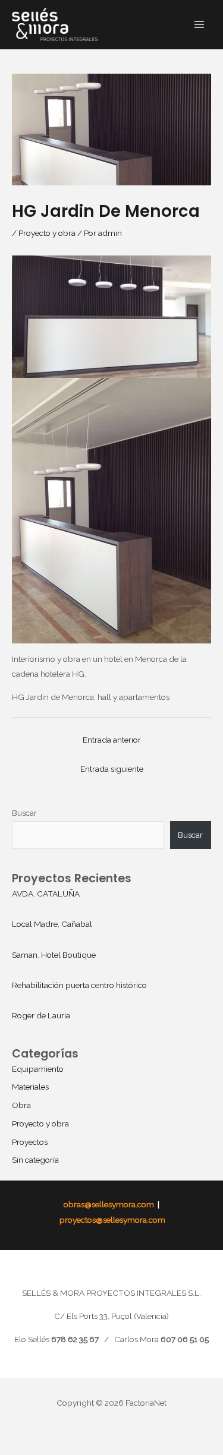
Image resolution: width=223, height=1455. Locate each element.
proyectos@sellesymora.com (111, 1219)
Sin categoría (35, 1159)
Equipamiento (38, 1069)
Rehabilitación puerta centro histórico (79, 985)
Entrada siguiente (111, 769)
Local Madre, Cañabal (52, 924)
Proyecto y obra (47, 233)
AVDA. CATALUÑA (46, 893)
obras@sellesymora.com (109, 1204)
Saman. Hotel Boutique (54, 955)
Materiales (30, 1086)
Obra (21, 1105)
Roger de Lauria (41, 1015)
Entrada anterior (112, 739)
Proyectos (30, 1142)
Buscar (24, 813)
